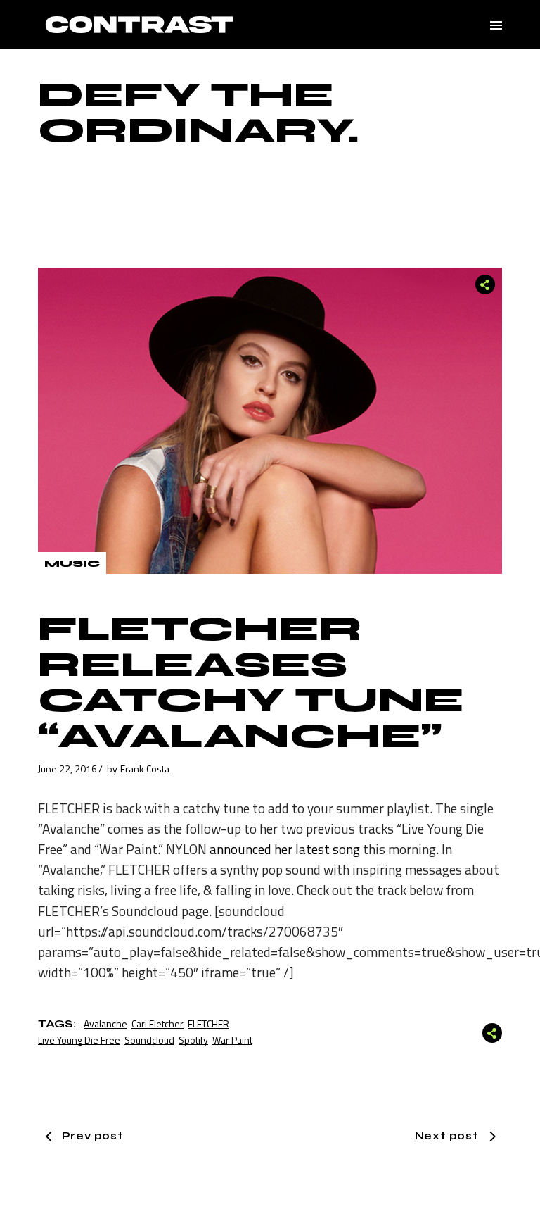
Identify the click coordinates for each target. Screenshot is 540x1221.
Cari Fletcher (157, 1023)
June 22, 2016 (67, 768)
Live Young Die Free (79, 1039)
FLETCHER (208, 1023)
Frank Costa (144, 768)
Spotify (193, 1039)
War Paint (232, 1039)
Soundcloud (149, 1039)
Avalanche (105, 1023)
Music (72, 564)
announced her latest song (285, 849)
